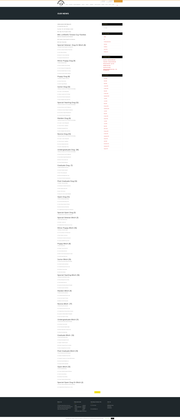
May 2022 (105, 126)
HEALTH (83, 4)
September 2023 (106, 108)
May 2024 (105, 103)
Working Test (106, 51)
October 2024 (106, 93)
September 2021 (106, 136)
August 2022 (106, 118)
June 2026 (105, 78)
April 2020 (105, 141)
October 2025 (106, 88)
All (104, 39)
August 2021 (106, 138)
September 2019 (106, 146)
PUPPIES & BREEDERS (76, 4)
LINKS (113, 4)
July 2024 (105, 98)
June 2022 (105, 123)
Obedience (105, 46)
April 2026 (105, 83)
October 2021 (106, 133)
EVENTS (87, 4)
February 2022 (106, 131)
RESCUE (110, 4)
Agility (105, 36)
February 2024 (106, 106)
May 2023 (105, 113)
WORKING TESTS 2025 (106, 65)
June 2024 (105, 101)
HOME (76, 405)
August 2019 (106, 148)
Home (67, 4)
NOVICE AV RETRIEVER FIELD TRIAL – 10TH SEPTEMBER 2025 (110, 69)
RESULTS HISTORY (98, 4)
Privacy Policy (109, 406)
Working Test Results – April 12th (108, 63)
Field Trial (105, 44)
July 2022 (105, 121)
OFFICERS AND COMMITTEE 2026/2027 (80, 411)
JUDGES (106, 4)
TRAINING (102, 4)
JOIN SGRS (84, 405)
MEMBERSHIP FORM (118, 1)
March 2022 (106, 128)
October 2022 (106, 116)
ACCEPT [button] (112, 418)
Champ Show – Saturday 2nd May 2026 (109, 61)
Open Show (106, 49)
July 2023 (105, 111)
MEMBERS (91, 4)
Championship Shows (107, 41)
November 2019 (106, 143)
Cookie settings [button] (107, 418)
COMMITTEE (70, 4)
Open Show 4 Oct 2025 (107, 67)
